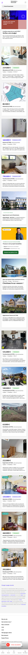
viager (22, 595)
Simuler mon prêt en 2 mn (10, 252)
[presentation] (2, 56)
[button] (11, 63)
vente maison (23, 593)
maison (20, 599)
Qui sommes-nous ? (6, 622)
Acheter (2, 652)
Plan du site (4, 619)
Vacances (19, 652)
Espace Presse (5, 638)
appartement (4, 601)
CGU (2, 627)
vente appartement (5, 595)
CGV (2, 630)
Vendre (8, 652)
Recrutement (4, 635)
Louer (14, 652)
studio (8, 601)
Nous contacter (5, 624)
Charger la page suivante (7, 585)
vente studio (12, 595)
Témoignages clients (6, 632)
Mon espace (25, 652)
